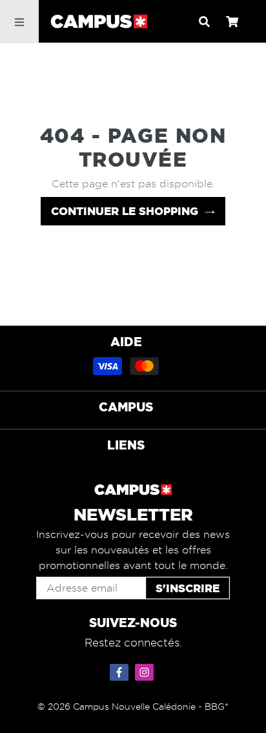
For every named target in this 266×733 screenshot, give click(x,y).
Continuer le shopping (124, 211)
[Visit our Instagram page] (146, 669)
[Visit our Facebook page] (121, 669)
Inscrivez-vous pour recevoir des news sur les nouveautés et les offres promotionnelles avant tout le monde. (133, 550)
